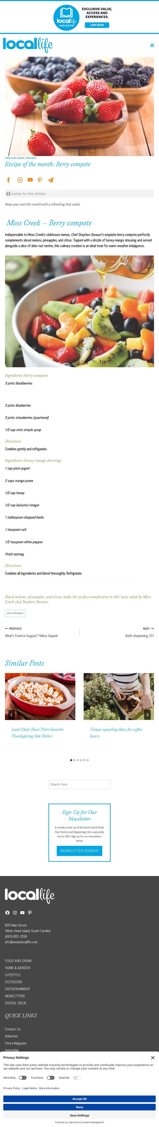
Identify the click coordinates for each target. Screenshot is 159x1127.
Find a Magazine (15, 1043)
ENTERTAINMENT (17, 989)
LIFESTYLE (12, 975)
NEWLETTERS (15, 996)
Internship (12, 1050)
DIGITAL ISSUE (15, 1003)
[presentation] (40, 696)
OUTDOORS (13, 982)
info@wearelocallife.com (21, 942)
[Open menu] (152, 45)
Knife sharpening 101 (139, 632)
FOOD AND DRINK (18, 961)
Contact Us (12, 1029)
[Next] (147, 715)
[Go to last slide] (11, 715)
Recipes (31, 158)
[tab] (71, 760)
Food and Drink (14, 158)
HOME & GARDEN (17, 968)
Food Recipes (15, 613)
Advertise (11, 1036)
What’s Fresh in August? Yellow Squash (31, 632)
